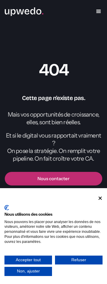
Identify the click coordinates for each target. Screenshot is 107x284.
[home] (24, 11)
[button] (98, 11)
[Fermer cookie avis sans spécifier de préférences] (100, 198)
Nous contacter (53, 178)
